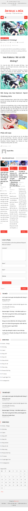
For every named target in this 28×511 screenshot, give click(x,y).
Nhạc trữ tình (5, 360)
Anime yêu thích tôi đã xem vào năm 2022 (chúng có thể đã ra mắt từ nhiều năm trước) (5, 232)
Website (4, 276)
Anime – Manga (5, 343)
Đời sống (4, 347)
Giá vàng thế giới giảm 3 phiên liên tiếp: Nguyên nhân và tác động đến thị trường (14, 306)
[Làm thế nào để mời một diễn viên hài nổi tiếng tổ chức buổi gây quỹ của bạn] (5, 163)
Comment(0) (21, 42)
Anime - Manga (4, 38)
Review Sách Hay (6, 370)
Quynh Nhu (13, 42)
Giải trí (3, 350)
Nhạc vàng (4, 367)
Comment (4, 248)
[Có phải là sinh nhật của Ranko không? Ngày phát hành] (23, 163)
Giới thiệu (4, 3)
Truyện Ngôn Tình (6, 377)
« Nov (2, 491)
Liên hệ (14, 5)
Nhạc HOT (4, 353)
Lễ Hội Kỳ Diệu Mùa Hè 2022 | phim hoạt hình (24, 232)
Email (3, 269)
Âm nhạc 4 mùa (14, 11)
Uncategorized (5, 380)
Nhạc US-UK (5, 364)
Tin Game (4, 374)
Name (4, 263)
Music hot (16, 501)
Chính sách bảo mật (12, 3)
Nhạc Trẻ (4, 357)
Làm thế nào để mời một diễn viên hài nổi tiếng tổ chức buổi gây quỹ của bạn (4, 177)
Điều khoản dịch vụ (22, 3)
